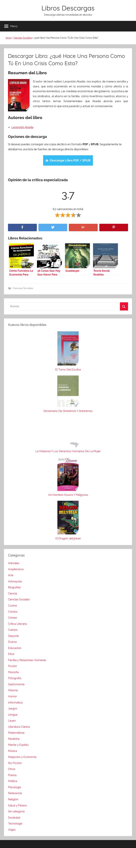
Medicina (13, 738)
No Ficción (15, 763)
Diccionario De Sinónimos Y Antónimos (68, 411)
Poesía (12, 775)
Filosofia (13, 672)
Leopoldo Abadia (22, 127)
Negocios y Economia (22, 756)
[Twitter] (52, 227)
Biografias (14, 587)
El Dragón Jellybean (68, 538)
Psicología (14, 787)
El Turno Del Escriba (68, 369)
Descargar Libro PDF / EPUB (70, 160)
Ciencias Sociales (22, 37)
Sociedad (14, 817)
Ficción (12, 666)
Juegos (12, 708)
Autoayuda (15, 581)
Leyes (12, 720)
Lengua (12, 714)
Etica (11, 654)
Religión (13, 799)
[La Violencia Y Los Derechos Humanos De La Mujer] (68, 433)
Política (12, 781)
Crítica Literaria (17, 623)
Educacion (14, 648)
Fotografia (14, 678)
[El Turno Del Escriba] (68, 349)
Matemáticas (16, 732)
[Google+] (83, 227)
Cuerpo (13, 629)
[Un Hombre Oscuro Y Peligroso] (68, 475)
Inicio (8, 37)
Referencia (15, 793)
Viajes (12, 829)
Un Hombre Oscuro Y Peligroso (68, 494)
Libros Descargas (68, 8)
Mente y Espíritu (18, 744)
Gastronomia (16, 684)
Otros (11, 769)
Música (12, 751)
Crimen (12, 617)
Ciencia (12, 593)
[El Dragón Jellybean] (68, 518)
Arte (10, 575)
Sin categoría (16, 811)
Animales (13, 563)
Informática (15, 702)
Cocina (12, 605)
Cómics (13, 611)
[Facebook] (22, 227)
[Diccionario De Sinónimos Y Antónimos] (68, 392)
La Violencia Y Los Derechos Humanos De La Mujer (68, 451)
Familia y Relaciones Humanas (27, 660)
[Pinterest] (113, 227)
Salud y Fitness (17, 805)
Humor (12, 696)
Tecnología (15, 823)
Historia (13, 690)
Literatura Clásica (19, 726)
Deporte (13, 635)
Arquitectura (16, 569)
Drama (12, 641)
